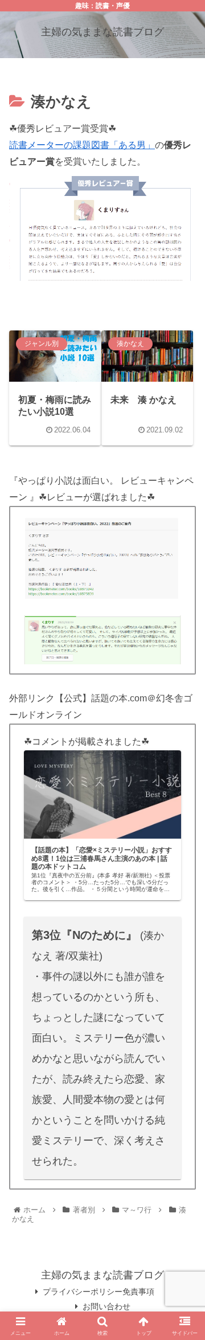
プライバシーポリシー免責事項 (98, 1291)
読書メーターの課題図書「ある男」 (82, 145)
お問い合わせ (106, 1306)
